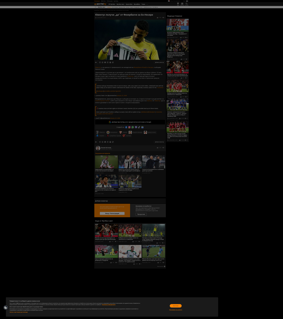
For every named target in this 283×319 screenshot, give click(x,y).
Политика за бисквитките (108, 304)
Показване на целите (175, 309)
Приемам (175, 305)
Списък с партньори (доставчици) (19, 312)
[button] (5, 307)
